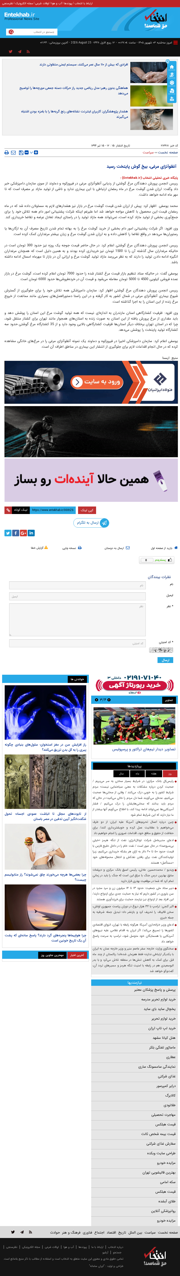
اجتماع (99, 1232)
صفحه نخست (168, 152)
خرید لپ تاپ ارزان (162, 1028)
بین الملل (135, 1232)
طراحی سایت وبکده (161, 1153)
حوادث (55, 1232)
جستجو (117, 1252)
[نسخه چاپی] (6, 152)
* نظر (170, 606)
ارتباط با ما (97, 1247)
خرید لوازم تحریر (164, 1018)
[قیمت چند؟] (171, 74)
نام (171, 584)
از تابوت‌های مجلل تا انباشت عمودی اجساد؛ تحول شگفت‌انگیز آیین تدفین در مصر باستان (45, 816)
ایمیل (169, 595)
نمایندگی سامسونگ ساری (157, 1067)
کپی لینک (87, 510)
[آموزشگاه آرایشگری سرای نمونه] (91, 480)
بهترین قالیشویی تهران (159, 1172)
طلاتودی (170, 1105)
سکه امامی (168, 1182)
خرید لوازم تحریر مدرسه (158, 999)
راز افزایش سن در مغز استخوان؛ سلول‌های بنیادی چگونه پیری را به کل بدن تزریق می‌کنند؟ (45, 747)
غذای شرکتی (167, 1076)
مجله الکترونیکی (31, 1247)
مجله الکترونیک (24, 3)
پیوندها (68, 3)
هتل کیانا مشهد (164, 1038)
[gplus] (23, 533)
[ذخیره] (21, 152)
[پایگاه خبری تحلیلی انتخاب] (157, 21)
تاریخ (122, 1232)
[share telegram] (19, 52)
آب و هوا (56, 3)
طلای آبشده (167, 1201)
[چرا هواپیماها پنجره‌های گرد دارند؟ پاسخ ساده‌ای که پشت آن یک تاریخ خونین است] (45, 907)
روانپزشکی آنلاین (163, 1211)
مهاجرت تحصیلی (163, 1115)
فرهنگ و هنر (71, 1232)
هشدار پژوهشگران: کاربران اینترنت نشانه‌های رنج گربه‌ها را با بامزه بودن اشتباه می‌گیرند (74, 114)
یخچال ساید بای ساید (160, 1009)
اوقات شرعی (42, 3)
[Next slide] (96, 699)
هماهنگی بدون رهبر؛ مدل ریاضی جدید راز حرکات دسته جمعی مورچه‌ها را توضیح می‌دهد (73, 90)
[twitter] (7, 533)
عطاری (171, 1057)
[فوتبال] (171, 82)
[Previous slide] (109, 699)
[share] (10, 52)
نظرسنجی (7, 3)
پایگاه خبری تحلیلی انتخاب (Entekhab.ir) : (149, 177)
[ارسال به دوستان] (13, 152)
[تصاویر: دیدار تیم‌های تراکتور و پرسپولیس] (134, 726)
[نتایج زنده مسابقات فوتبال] (171, 98)
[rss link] (30, 1232)
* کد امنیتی (166, 642)
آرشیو (105, 1252)
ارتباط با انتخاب (84, 3)
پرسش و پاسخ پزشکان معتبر (155, 990)
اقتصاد (111, 1232)
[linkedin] (31, 533)
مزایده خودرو (166, 1163)
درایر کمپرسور (166, 1086)
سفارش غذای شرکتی (161, 1143)
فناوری (87, 1232)
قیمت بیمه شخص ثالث (158, 1134)
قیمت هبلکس (165, 1124)
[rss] (28, 52)
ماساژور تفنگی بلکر (162, 1047)
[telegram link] (22, 1232)
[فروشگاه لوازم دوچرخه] (91, 431)
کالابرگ (170, 1095)
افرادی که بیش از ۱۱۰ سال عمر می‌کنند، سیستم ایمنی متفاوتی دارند (83, 64)
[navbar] (175, 42)
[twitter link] (13, 1232)
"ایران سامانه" (97, 1266)
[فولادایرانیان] (91, 382)
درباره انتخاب (115, 1247)
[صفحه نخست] (171, 66)
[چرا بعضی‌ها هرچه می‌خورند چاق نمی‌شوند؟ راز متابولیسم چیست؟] (45, 847)
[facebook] (15, 533)
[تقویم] (171, 90)
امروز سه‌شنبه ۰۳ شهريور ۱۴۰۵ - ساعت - (144, 42)
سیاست (148, 152)
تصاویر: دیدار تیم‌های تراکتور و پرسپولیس (144, 749)
